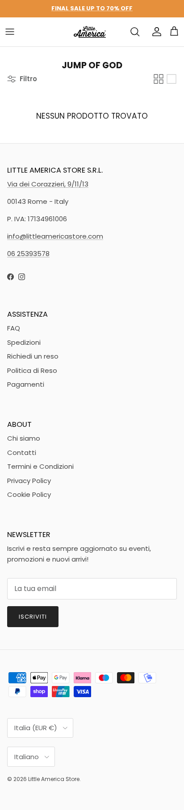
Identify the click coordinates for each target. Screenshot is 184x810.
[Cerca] (135, 31)
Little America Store (53, 779)
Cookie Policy (29, 494)
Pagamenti (25, 384)
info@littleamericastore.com (55, 236)
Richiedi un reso (33, 356)
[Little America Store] (90, 32)
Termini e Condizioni (40, 466)
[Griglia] (158, 79)
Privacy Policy (29, 480)
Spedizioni (24, 342)
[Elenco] (171, 79)
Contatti (21, 452)
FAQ (13, 328)
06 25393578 (28, 253)
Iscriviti (33, 616)
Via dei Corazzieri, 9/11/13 (47, 184)
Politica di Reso (32, 370)
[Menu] (10, 31)
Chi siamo (23, 438)
